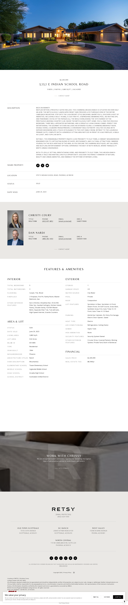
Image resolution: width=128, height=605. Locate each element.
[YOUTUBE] (70, 558)
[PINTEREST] (75, 558)
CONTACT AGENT (64, 249)
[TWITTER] (61, 558)
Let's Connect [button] (64, 468)
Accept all (118, 597)
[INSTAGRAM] (65, 558)
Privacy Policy (67, 572)
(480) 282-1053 (47, 239)
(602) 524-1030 (63, 517)
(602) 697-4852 (47, 221)
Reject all (96, 597)
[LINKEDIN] (56, 558)
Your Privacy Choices (64, 603)
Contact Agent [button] (64, 96)
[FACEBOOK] (51, 558)
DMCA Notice (63, 566)
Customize (107, 597)
